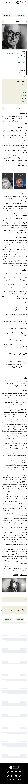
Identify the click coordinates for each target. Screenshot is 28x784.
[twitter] (16, 772)
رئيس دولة (22, 53)
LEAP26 (6, 16)
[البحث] (10, 2)
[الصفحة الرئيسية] (21, 2)
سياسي (7, 53)
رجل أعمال (11, 53)
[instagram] (8, 772)
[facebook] (20, 772)
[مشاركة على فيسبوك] (11, 610)
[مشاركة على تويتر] (8, 610)
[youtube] (12, 772)
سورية (24, 67)
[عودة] (3, 21)
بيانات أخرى (22, 101)
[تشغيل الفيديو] (14, 585)
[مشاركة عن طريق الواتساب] (4, 610)
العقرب (23, 76)
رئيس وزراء (17, 53)
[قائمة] (6, 2)
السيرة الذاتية (22, 84)
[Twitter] (8, 776)
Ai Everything (19, 16)
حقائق (23, 92)
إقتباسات (22, 95)
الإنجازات (23, 98)
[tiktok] (20, 776)
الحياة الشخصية (21, 90)
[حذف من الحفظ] (3, 108)
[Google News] (12, 776)
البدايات (23, 87)
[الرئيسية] (25, 108)
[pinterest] (16, 776)
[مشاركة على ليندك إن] (1, 610)
